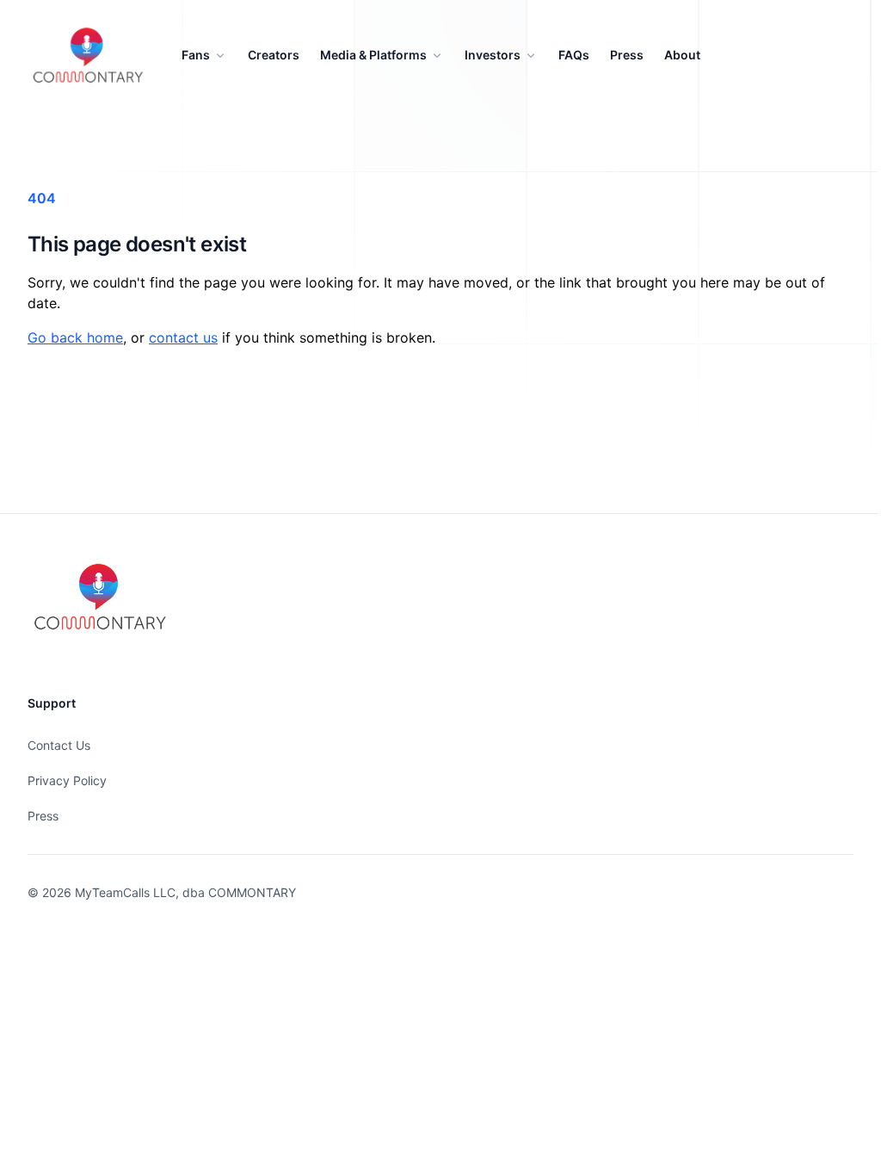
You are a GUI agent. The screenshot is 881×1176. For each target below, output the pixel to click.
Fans (196, 54)
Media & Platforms (373, 54)
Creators (273, 54)
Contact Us (59, 745)
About (682, 54)
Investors (493, 54)
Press (627, 54)
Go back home (75, 337)
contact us (183, 337)
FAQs (573, 54)
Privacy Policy (67, 780)
